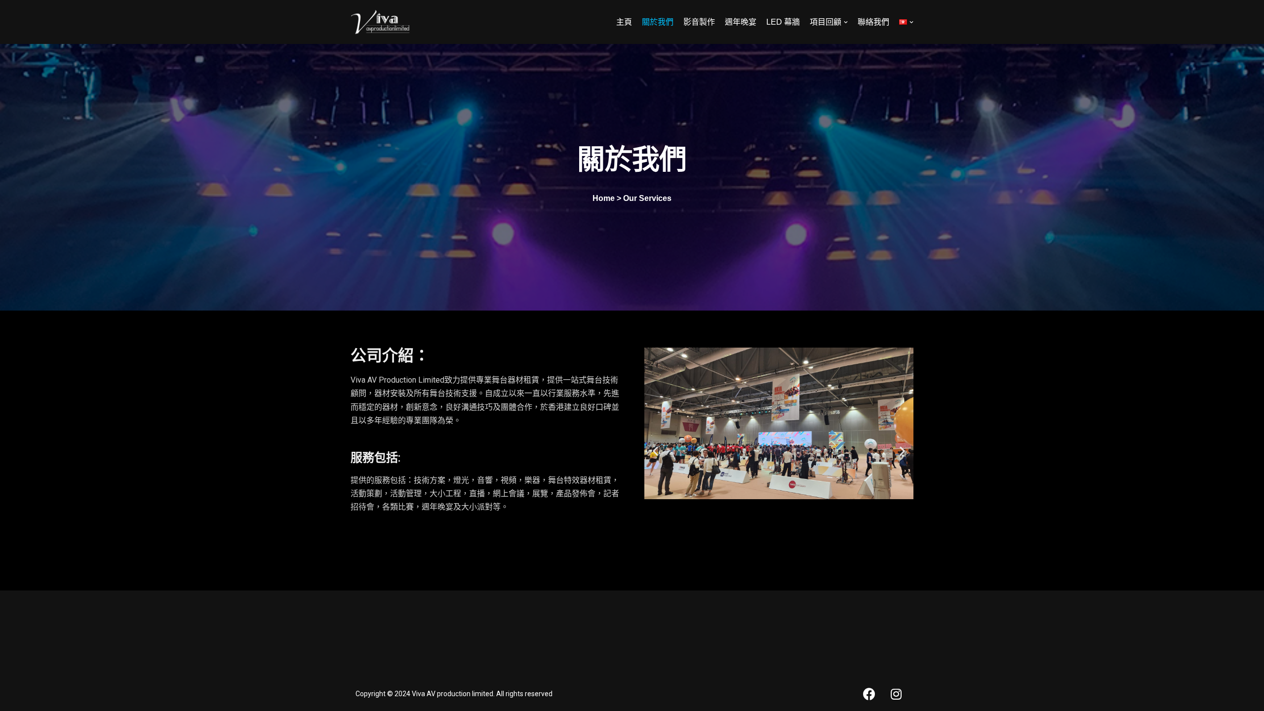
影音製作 (699, 22)
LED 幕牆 (783, 22)
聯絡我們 (873, 22)
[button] (655, 450)
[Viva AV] (380, 22)
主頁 (624, 22)
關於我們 (657, 22)
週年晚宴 (740, 22)
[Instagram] (896, 693)
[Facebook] (869, 693)
